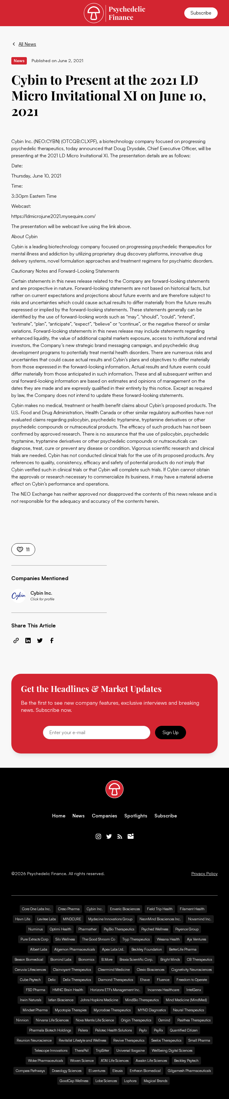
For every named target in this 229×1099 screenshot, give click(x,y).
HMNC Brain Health (67, 989)
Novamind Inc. (199, 919)
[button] (15, 13)
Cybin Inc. (95, 909)
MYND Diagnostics (152, 1010)
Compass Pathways (30, 1070)
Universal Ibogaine (130, 1050)
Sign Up (171, 732)
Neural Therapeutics (188, 1010)
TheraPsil (82, 1050)
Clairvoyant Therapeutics (72, 969)
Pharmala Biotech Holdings (50, 1030)
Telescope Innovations (50, 1050)
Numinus (35, 929)
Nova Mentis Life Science (95, 1020)
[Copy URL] (16, 640)
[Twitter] (109, 836)
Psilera (83, 1030)
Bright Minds (170, 959)
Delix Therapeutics (77, 979)
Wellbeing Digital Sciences (172, 1050)
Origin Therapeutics (136, 1020)
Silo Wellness (65, 939)
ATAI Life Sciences (115, 1060)
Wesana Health (168, 939)
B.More (106, 959)
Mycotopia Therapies (70, 1010)
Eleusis (117, 1070)
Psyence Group (187, 929)
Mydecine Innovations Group (110, 919)
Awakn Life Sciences (151, 1060)
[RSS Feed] (119, 836)
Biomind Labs (60, 959)
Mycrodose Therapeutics (112, 1010)
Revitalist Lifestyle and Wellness (82, 1040)
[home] (114, 13)
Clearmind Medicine (114, 969)
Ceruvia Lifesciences (30, 969)
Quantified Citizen (184, 1030)
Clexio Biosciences (150, 969)
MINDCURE (72, 919)
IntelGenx (193, 989)
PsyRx (158, 1030)
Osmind (164, 1020)
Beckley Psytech (186, 1060)
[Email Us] (130, 836)
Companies (104, 816)
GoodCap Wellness (74, 1080)
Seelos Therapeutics (166, 1040)
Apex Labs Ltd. (113, 949)
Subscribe (201, 13)
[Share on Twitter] (40, 640)
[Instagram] (98, 836)
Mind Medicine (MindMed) (186, 1000)
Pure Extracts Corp (34, 939)
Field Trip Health (160, 909)
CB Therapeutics (199, 959)
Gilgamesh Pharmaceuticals (189, 1070)
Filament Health (192, 909)
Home (58, 816)
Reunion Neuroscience (34, 1040)
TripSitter (102, 1050)
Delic (52, 979)
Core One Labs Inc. (36, 909)
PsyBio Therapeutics (119, 929)
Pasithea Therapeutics (194, 1020)
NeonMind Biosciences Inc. (160, 919)
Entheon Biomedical (145, 1070)
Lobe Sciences (106, 1080)
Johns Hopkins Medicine (99, 1000)
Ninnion (22, 1020)
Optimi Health (60, 929)
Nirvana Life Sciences (52, 1020)
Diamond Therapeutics (115, 979)
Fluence (163, 979)
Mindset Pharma (35, 1010)
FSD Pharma (35, 989)
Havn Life (22, 919)
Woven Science (82, 1060)
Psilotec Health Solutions (113, 1030)
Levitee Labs (46, 919)
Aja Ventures (196, 939)
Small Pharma (199, 1040)
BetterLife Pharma (182, 949)
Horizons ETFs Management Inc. (115, 989)
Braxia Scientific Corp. (136, 959)
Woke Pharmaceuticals (45, 1060)
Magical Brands (155, 1080)
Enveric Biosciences (125, 909)
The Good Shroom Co (98, 939)
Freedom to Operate (192, 979)
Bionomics (86, 959)
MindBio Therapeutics (142, 1000)
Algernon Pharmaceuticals (74, 949)
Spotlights (135, 816)
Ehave (145, 979)
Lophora (130, 1080)
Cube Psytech (30, 979)
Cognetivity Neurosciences (191, 969)
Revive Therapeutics (128, 1040)
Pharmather (87, 929)
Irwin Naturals (30, 1000)
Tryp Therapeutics (136, 939)
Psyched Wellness (154, 929)
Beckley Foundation (146, 949)
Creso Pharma (69, 909)
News (78, 816)
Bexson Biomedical (29, 959)
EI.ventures (97, 1070)
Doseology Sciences (66, 1070)
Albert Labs (38, 949)
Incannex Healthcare (163, 989)
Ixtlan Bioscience (60, 1000)
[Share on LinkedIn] (28, 640)
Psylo (143, 1030)
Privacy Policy (204, 873)
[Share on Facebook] (52, 640)
